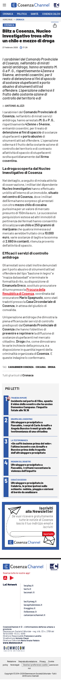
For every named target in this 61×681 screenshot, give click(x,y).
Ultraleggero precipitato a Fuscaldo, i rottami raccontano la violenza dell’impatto (31, 467)
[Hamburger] (4, 5)
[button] (55, 26)
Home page (8, 19)
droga (51, 366)
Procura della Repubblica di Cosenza (23, 291)
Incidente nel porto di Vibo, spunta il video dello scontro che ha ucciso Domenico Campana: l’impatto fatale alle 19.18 (32, 405)
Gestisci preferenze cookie (35, 664)
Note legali (14, 665)
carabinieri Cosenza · (21, 366)
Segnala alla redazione (27, 661)
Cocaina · (41, 366)
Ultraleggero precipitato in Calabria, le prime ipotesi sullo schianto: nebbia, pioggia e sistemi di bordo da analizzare (32, 487)
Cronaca (20, 19)
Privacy (43, 661)
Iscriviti (49, 534)
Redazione (11, 661)
